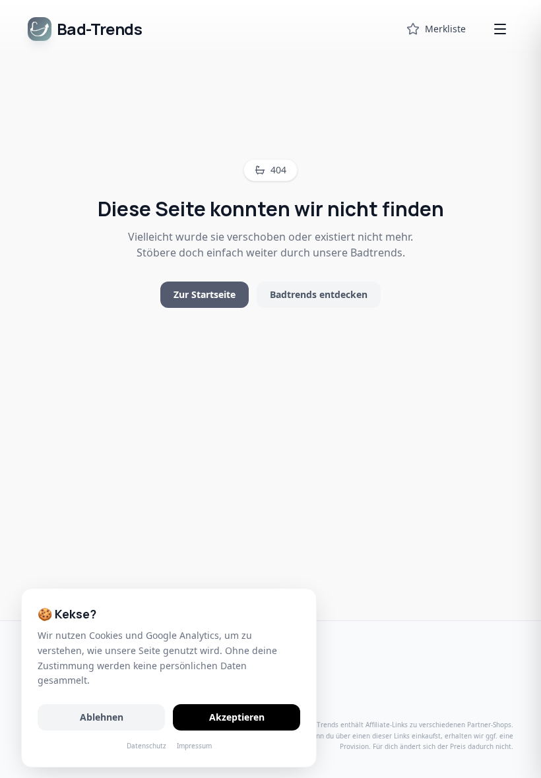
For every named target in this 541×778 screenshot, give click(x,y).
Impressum (194, 745)
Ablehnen (101, 717)
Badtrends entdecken (318, 294)
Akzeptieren (237, 717)
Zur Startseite (205, 294)
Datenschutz (146, 745)
